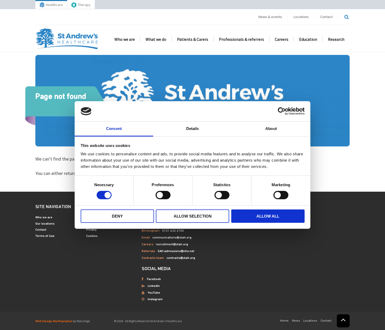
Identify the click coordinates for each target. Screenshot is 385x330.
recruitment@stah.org (172, 244)
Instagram (155, 299)
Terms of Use (44, 236)
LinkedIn (154, 286)
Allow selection (193, 216)
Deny (117, 216)
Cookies (91, 236)
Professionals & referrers (241, 39)
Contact (326, 16)
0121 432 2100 (173, 230)
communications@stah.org (171, 237)
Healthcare (54, 4)
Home (284, 320)
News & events (270, 16)
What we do (156, 39)
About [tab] (271, 128)
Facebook (154, 279)
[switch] (163, 195)
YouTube (154, 292)
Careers (281, 39)
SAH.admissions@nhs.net (176, 251)
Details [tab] (192, 128)
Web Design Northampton (54, 321)
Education (308, 39)
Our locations (44, 223)
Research (336, 39)
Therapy (84, 4)
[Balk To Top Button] (343, 320)
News (296, 320)
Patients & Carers (192, 39)
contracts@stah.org (181, 258)
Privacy (91, 229)
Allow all (267, 216)
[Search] (346, 17)
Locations (301, 16)
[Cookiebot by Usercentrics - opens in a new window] (282, 111)
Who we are (124, 39)
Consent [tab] (114, 128)
